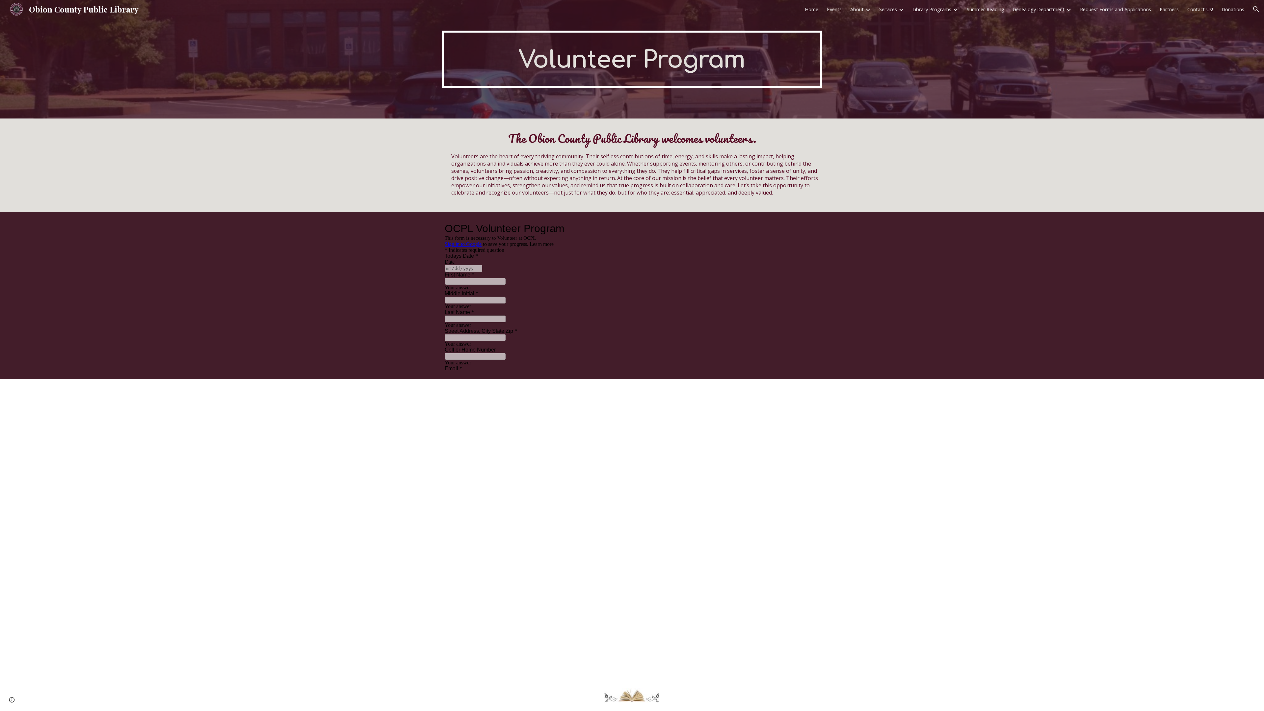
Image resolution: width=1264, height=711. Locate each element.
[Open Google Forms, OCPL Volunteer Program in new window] (582, 228)
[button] (1256, 9)
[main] (632, 59)
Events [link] (834, 9)
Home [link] (811, 9)
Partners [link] (1169, 9)
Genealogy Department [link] (1039, 9)
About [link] (857, 9)
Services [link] (888, 9)
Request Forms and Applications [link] (1115, 9)
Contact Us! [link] (1200, 9)
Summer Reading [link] (985, 9)
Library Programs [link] (931, 9)
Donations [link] (1233, 9)
